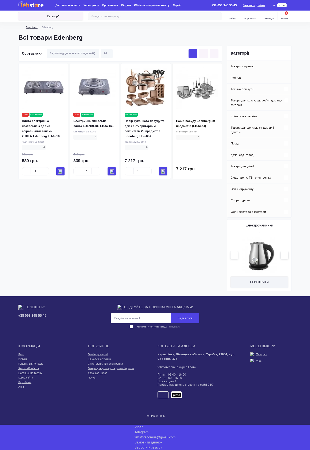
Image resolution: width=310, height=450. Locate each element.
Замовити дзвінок (254, 5)
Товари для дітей (242, 166)
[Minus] (26, 171)
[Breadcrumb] (20, 27)
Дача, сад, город (242, 154)
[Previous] (234, 255)
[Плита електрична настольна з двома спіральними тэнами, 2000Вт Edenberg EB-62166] (43, 88)
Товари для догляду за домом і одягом (252, 130)
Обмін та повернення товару (152, 5)
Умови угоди (91, 5)
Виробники (24, 382)
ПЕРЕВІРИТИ (259, 282)
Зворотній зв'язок (28, 368)
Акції (21, 386)
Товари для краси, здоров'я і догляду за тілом (256, 102)
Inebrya (236, 77)
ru (274, 5)
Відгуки (126, 5)
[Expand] (286, 89)
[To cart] (60, 171)
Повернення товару (30, 373)
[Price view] (214, 53)
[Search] (218, 16)
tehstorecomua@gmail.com (177, 367)
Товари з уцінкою (242, 66)
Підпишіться (185, 318)
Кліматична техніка (244, 116)
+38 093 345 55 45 (32, 315)
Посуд (235, 143)
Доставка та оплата (67, 5)
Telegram (261, 354)
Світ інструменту (242, 189)
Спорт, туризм (240, 200)
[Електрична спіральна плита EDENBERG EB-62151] (94, 88)
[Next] (284, 255)
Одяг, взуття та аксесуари (248, 211)
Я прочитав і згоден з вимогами (157, 327)
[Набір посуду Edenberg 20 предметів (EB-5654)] (197, 88)
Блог (21, 354)
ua (283, 5)
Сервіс (177, 5)
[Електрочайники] (259, 255)
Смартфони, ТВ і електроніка (251, 177)
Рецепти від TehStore (30, 363)
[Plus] (44, 171)
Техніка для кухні (242, 89)
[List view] (203, 53)
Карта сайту (25, 377)
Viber (259, 360)
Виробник (32, 27)
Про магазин (110, 5)
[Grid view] (193, 53)
